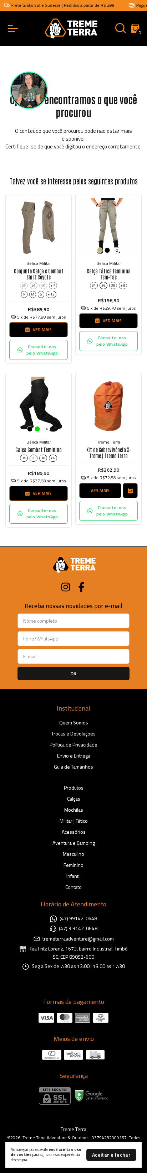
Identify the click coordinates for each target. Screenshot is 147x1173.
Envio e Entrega (73, 755)
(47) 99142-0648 (78, 918)
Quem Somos (73, 722)
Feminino (73, 865)
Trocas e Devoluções (73, 733)
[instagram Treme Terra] (66, 587)
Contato (73, 887)
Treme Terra (108, 442)
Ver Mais (100, 490)
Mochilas (73, 809)
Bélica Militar (38, 263)
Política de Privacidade (73, 744)
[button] (38, 350)
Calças (73, 798)
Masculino (73, 854)
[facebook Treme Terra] (81, 587)
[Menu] (14, 28)
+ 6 (53, 458)
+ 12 (51, 294)
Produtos (73, 787)
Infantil (73, 876)
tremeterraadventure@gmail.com (78, 938)
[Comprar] (130, 490)
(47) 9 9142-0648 (78, 928)
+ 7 (53, 285)
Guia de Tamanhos (73, 766)
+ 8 (123, 285)
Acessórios (74, 832)
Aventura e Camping (73, 843)
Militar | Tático (74, 820)
